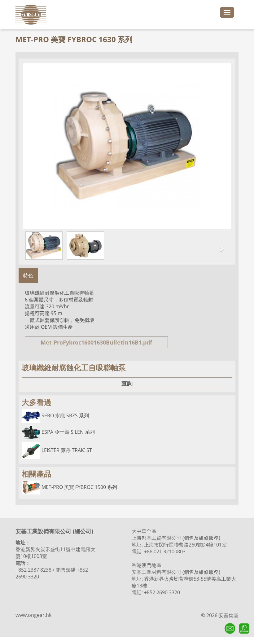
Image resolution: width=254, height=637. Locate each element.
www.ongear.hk (33, 615)
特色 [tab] (28, 275)
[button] (29, 245)
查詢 (127, 383)
